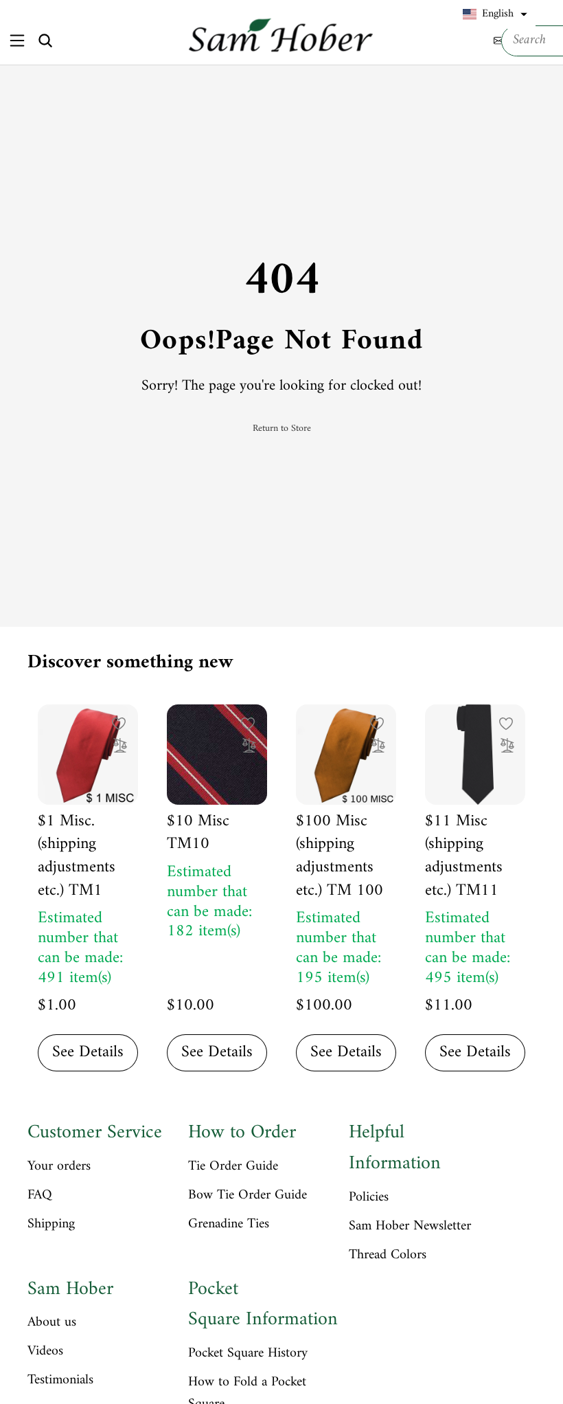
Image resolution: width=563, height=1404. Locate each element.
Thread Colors (387, 1256)
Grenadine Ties (228, 1225)
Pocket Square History (248, 1354)
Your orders (59, 1167)
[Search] (45, 40)
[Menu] (17, 40)
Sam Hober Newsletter (410, 1227)
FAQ (39, 1196)
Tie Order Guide (233, 1167)
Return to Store (282, 428)
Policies (369, 1198)
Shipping (51, 1225)
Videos (45, 1352)
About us (51, 1323)
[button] (495, 14)
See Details (88, 1052)
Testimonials (60, 1381)
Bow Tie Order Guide (247, 1196)
